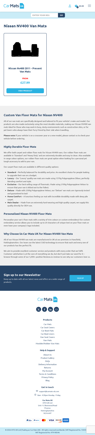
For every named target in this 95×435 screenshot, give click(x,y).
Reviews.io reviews (51, 256)
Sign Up (80, 278)
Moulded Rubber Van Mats (47, 343)
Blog (47, 380)
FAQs (47, 361)
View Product (25, 90)
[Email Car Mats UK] (56, 309)
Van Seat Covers (47, 337)
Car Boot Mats (47, 330)
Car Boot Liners (47, 334)
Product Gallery (47, 358)
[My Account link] (70, 6)
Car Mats (47, 324)
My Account (47, 370)
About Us (47, 354)
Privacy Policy (48, 377)
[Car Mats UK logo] (47, 299)
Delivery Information (47, 364)
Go (61, 15)
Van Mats (47, 340)
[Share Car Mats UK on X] (38, 309)
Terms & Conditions (47, 374)
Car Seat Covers (48, 327)
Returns (47, 367)
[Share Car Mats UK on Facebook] (44, 309)
